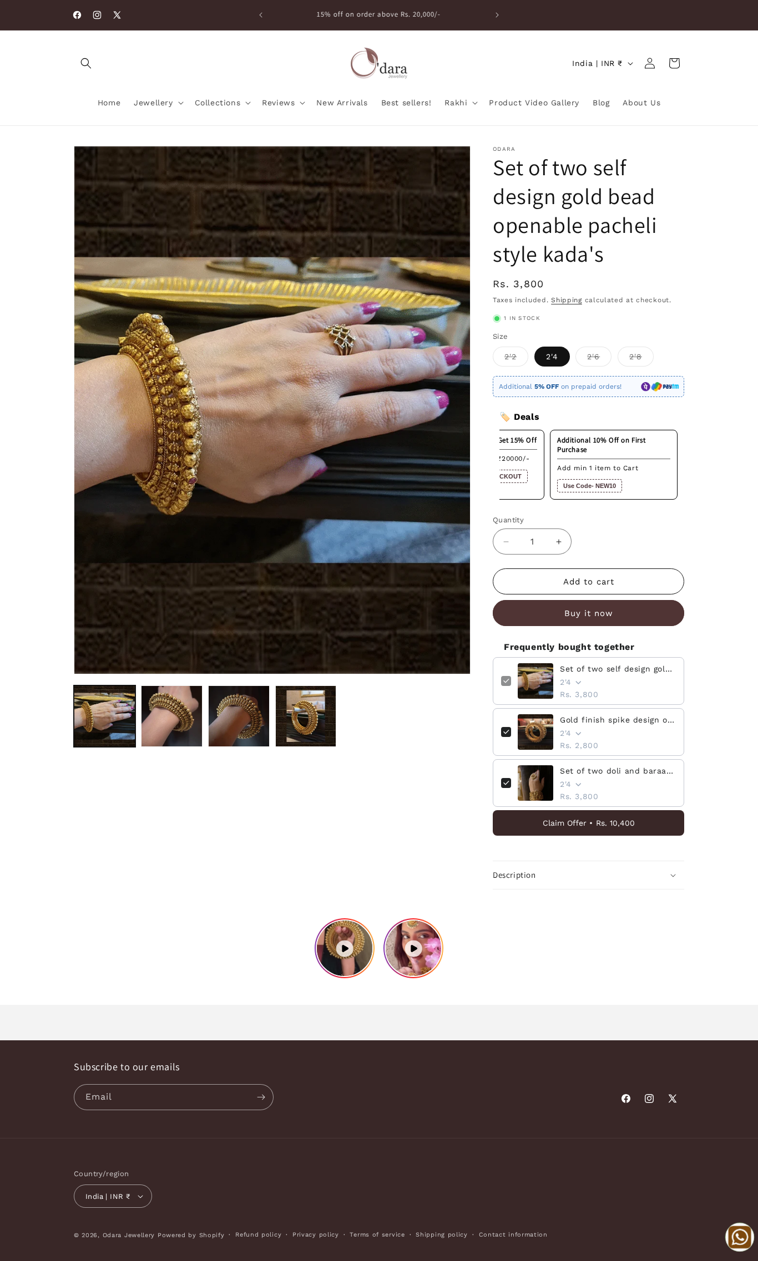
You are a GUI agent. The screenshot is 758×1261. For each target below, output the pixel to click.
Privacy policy (315, 1234)
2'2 (516, 359)
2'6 (599, 359)
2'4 (552, 356)
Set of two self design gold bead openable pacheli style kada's (618, 668)
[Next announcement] (497, 15)
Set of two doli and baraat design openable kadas (618, 770)
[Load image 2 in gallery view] (172, 716)
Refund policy (258, 1234)
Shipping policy (442, 1234)
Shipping (566, 300)
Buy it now (588, 613)
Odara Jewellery (129, 1235)
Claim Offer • (589, 822)
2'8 (641, 359)
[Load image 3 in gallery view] (239, 716)
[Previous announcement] (261, 15)
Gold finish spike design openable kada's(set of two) (618, 719)
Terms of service (377, 1234)
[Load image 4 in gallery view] (306, 716)
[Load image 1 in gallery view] (104, 716)
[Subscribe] (261, 1097)
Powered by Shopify (191, 1235)
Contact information (513, 1234)
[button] (86, 63)
